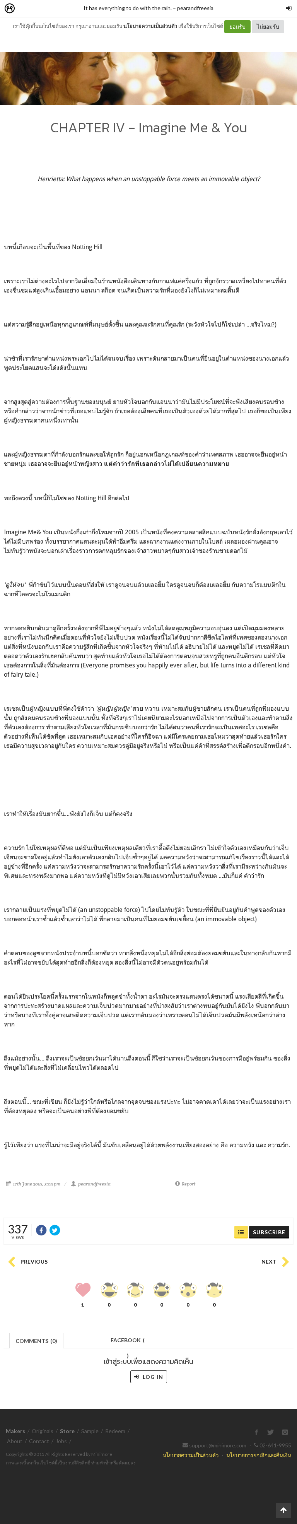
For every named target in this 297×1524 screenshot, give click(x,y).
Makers (26, 9)
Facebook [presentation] (128, 1342)
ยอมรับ (237, 26)
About (14, 1441)
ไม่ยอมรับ (268, 26)
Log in (152, 1376)
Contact (39, 1441)
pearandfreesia (195, 8)
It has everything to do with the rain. (128, 8)
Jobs (61, 1441)
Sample (90, 1431)
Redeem (115, 1431)
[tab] (36, 1340)
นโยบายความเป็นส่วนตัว (150, 26)
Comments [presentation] (36, 1341)
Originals (42, 1431)
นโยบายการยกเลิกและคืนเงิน (259, 1455)
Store (53, 9)
